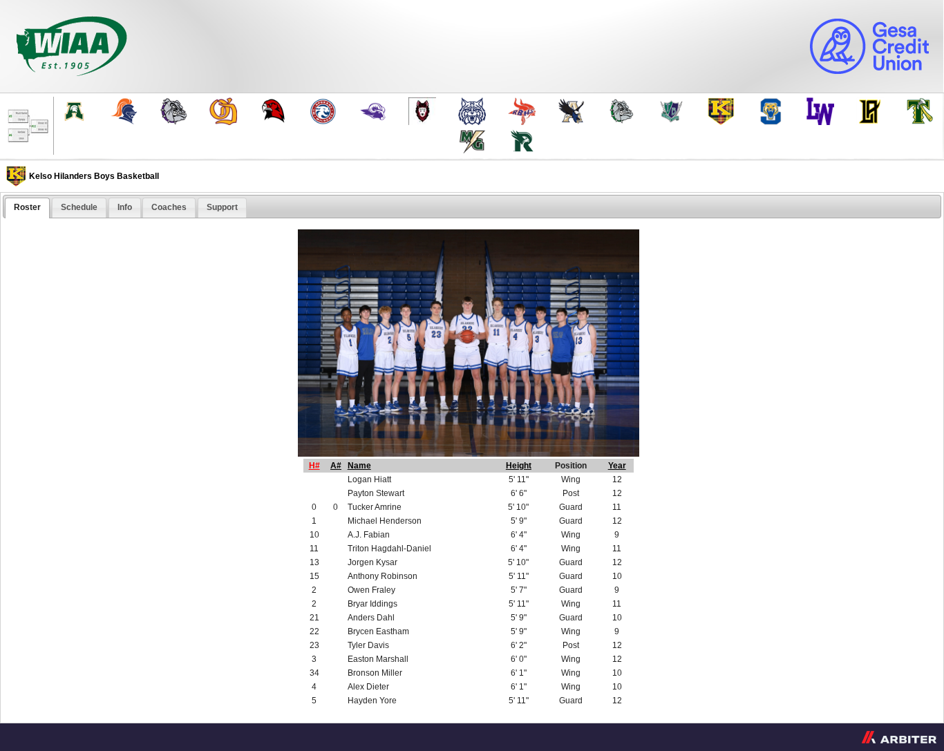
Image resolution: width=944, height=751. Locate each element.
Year (617, 465)
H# (314, 465)
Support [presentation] (222, 207)
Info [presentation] (124, 207)
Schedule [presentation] (79, 207)
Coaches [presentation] (169, 207)
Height (518, 465)
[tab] (27, 208)
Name (359, 465)
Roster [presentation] (27, 207)
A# (335, 465)
